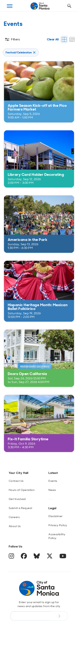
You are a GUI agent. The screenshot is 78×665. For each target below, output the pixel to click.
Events (52, 481)
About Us (15, 526)
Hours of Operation (22, 490)
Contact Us (16, 481)
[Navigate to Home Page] (39, 6)
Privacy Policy (57, 525)
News (52, 490)
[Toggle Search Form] (69, 6)
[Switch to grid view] (64, 39)
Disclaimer (55, 516)
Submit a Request (20, 508)
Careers (14, 517)
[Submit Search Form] (10, 24)
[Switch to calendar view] (72, 39)
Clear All (53, 39)
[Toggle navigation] (9, 6)
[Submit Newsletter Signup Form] (58, 615)
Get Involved (17, 499)
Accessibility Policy (56, 536)
